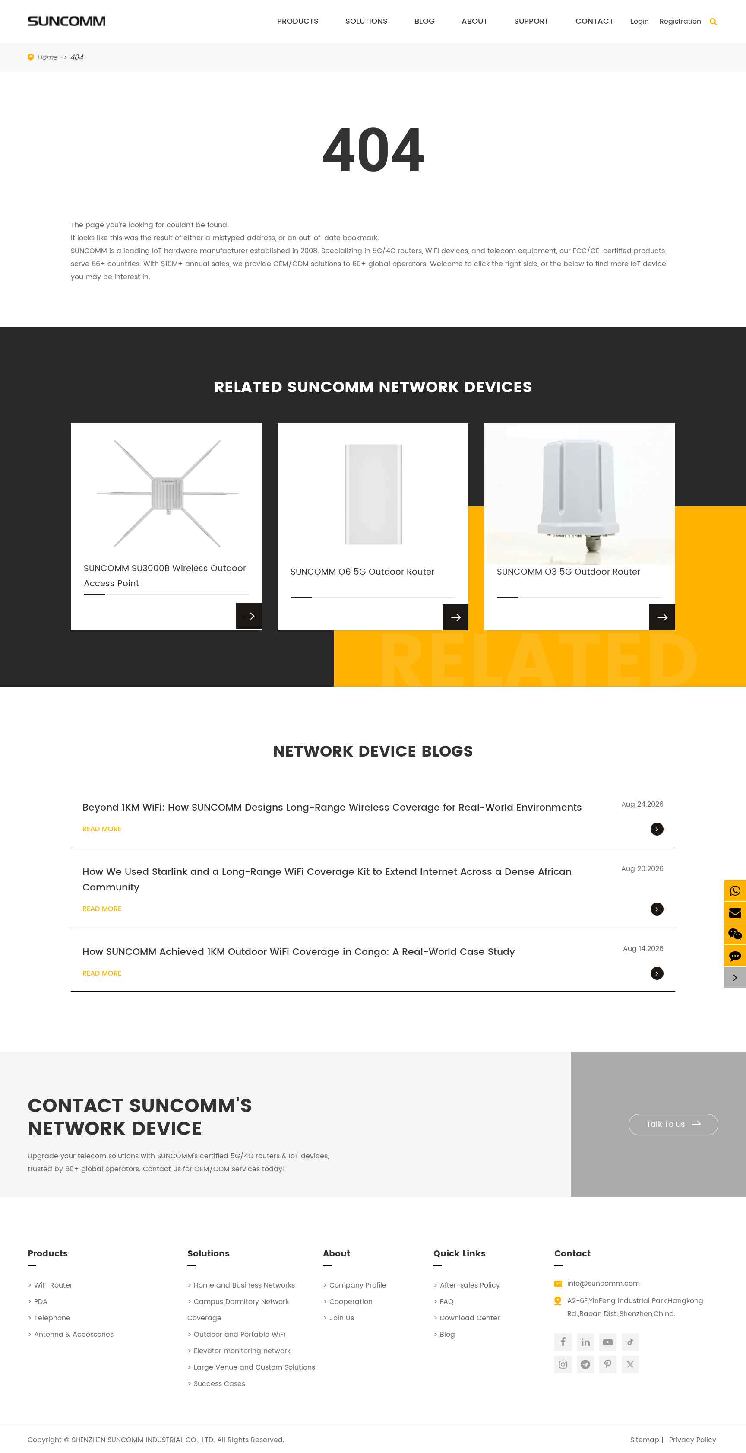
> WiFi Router (50, 1285)
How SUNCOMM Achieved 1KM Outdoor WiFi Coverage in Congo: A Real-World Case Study (298, 952)
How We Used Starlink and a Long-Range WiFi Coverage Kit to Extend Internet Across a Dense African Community (327, 880)
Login (640, 21)
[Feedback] (735, 955)
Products (298, 21)
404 (76, 57)
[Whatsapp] (735, 890)
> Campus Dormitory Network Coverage (238, 1310)
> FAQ (443, 1301)
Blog (424, 21)
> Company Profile (354, 1285)
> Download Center (466, 1318)
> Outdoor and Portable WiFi (236, 1334)
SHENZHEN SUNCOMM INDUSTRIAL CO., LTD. (143, 1440)
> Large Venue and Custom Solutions (251, 1367)
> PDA (37, 1301)
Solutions (366, 21)
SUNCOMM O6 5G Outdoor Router (362, 572)
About (474, 21)
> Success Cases (216, 1383)
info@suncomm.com (603, 1283)
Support (531, 21)
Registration (680, 21)
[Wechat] (735, 933)
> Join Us (338, 1318)
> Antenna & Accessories (71, 1334)
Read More (101, 829)
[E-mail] (735, 912)
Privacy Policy (692, 1440)
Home (47, 57)
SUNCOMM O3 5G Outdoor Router (568, 572)
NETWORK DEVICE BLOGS (373, 752)
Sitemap (644, 1440)
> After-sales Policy (466, 1285)
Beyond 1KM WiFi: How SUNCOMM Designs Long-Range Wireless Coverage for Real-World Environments (332, 808)
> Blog (444, 1334)
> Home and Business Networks (241, 1285)
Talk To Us (666, 1124)
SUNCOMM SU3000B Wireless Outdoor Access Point (165, 576)
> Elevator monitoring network (239, 1351)
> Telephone (49, 1318)
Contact (594, 21)
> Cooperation (348, 1301)
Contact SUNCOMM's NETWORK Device (140, 1118)
